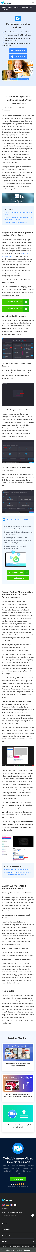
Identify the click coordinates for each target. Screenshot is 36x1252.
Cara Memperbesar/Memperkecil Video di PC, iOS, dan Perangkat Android (18, 873)
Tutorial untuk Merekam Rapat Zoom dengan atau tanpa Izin (18, 1064)
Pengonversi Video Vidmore (18, 26)
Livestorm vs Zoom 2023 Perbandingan (18, 869)
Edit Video (16, 7)
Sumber (10, 7)
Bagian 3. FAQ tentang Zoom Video (16, 222)
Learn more (18, 1250)
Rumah (4, 7)
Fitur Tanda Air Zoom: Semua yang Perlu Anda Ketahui (18, 1126)
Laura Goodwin (8, 107)
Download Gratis (19, 50)
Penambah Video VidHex (17, 519)
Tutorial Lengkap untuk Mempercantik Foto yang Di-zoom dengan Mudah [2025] (18, 1095)
